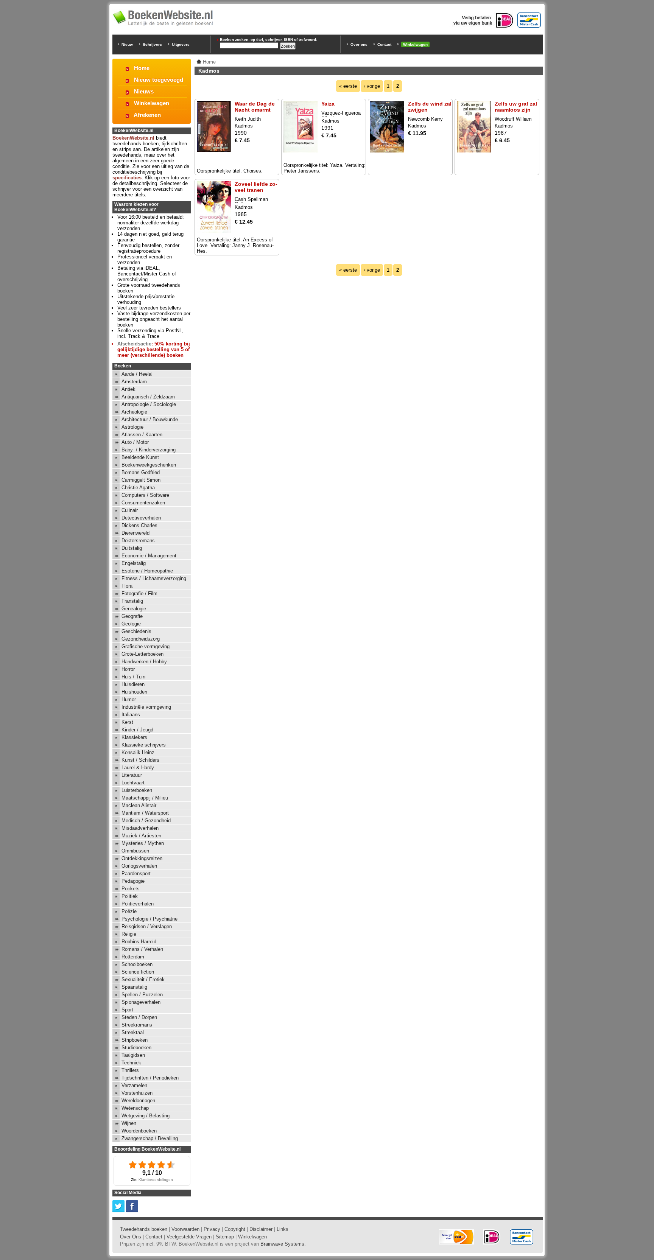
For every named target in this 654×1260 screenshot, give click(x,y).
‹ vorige (372, 86)
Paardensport (136, 873)
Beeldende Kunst (140, 457)
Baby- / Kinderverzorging (148, 450)
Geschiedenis (136, 631)
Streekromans (136, 1025)
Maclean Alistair (138, 805)
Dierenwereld (135, 533)
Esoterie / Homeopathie (147, 571)
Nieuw (127, 44)
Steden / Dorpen (139, 1017)
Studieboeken (136, 1047)
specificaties (127, 177)
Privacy (212, 1229)
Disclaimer (260, 1229)
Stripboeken (134, 1040)
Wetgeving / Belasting (145, 1115)
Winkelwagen (415, 44)
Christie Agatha (138, 487)
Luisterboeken (136, 790)
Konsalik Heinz (137, 752)
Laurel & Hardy (137, 767)
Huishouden (134, 692)
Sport (127, 1010)
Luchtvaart (133, 783)
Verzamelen (134, 1085)
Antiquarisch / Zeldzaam (148, 397)
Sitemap (225, 1237)
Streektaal (132, 1032)
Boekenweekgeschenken (148, 465)
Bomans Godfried (140, 472)
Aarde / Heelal (137, 374)
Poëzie (129, 911)
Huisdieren (133, 684)
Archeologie (134, 412)
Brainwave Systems (282, 1244)
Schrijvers (152, 44)
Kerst (127, 722)
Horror (128, 669)
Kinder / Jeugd (137, 730)
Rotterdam (132, 957)
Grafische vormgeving (145, 646)
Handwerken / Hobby (144, 661)
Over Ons (130, 1237)
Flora (126, 586)
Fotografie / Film (139, 593)
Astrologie (132, 427)
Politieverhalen (137, 904)
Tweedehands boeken (143, 1229)
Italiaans (130, 714)
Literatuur (131, 775)
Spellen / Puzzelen (142, 994)
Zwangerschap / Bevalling (149, 1138)
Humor (128, 699)
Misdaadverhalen (140, 828)
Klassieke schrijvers (143, 745)
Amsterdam (134, 381)
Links (282, 1229)
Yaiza (328, 104)
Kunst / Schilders (140, 760)
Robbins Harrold (138, 941)
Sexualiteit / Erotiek (143, 979)
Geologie (131, 624)
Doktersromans (138, 540)
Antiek (128, 389)
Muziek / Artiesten (141, 835)
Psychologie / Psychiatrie (149, 919)
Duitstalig (131, 548)
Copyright (234, 1229)
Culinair (129, 510)
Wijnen (128, 1123)
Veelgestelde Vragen (189, 1237)
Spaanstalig (134, 987)
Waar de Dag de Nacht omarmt (255, 107)
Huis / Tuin (133, 677)
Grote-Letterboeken (142, 654)
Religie (128, 934)
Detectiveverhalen (141, 518)
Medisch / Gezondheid (146, 820)
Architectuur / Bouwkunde (149, 419)
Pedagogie (133, 881)
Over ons (358, 44)
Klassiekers (134, 737)
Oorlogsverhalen (139, 866)
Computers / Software (145, 495)
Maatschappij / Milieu (144, 798)
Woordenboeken (139, 1131)
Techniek (131, 1063)
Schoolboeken (137, 964)
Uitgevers (181, 44)
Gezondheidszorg (140, 639)
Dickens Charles (139, 525)
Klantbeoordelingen (156, 1180)
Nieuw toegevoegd (158, 79)
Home (141, 68)
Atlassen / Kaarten (141, 434)
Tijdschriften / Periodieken (150, 1078)
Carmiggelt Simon (140, 480)
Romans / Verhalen (142, 949)
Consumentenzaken (143, 503)
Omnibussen (135, 851)
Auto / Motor (135, 442)
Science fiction (137, 972)
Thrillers (130, 1070)
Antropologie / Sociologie (148, 404)
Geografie (132, 616)
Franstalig (132, 601)
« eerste (348, 86)
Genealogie (133, 608)
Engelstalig (133, 563)
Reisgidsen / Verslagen (146, 926)
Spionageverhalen (140, 1002)
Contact (384, 44)
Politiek (129, 896)
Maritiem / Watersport (145, 813)
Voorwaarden (185, 1229)
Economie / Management (148, 555)
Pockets (130, 888)
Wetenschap (135, 1108)
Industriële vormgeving (146, 707)
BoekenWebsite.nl (133, 138)
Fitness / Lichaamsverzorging (153, 578)
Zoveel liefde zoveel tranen (256, 187)
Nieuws (144, 91)
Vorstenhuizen (137, 1093)
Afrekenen (147, 115)
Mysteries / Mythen (142, 843)
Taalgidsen (133, 1055)
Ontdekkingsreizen (141, 858)
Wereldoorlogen (138, 1100)
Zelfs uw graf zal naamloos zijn (516, 107)
